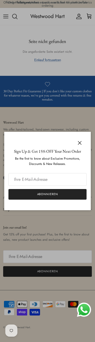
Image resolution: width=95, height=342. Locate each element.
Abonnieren (47, 194)
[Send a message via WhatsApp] (84, 309)
